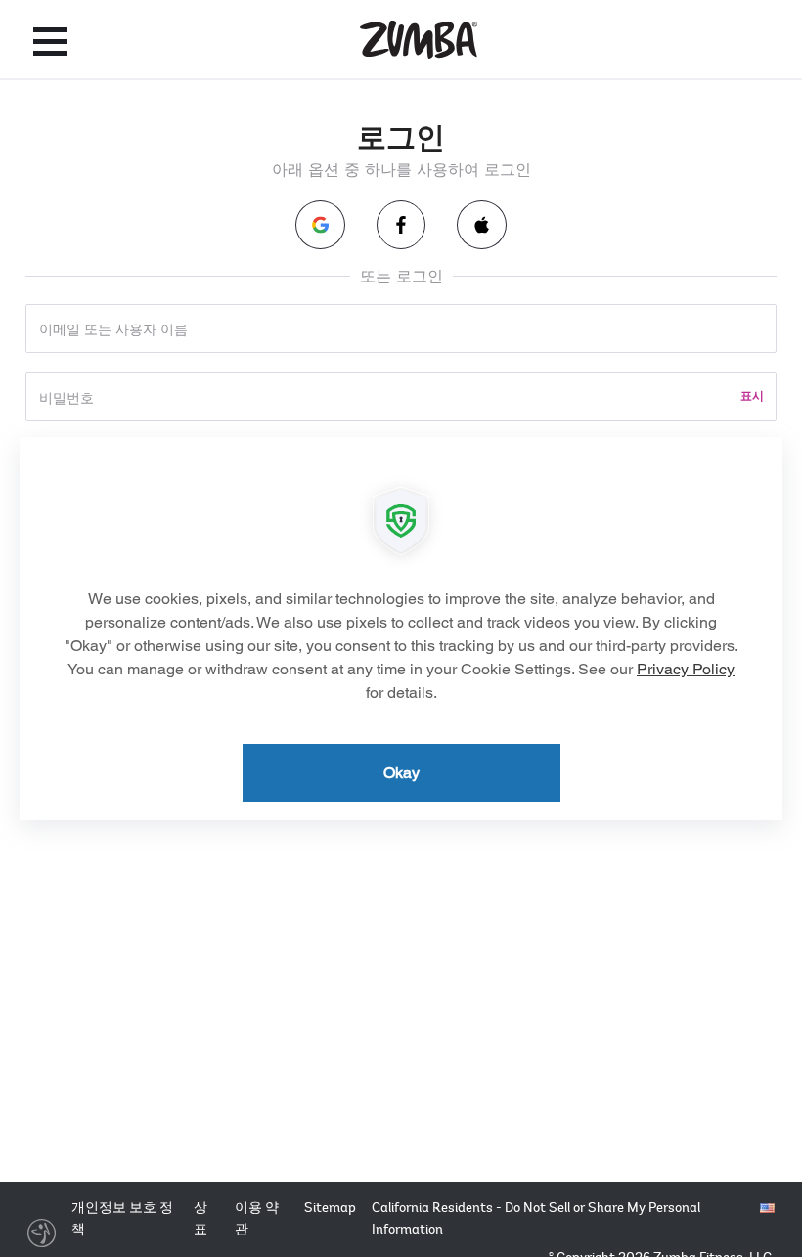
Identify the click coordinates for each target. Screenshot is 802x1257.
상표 (200, 1218)
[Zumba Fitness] (418, 40)
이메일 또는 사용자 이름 (113, 329)
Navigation (50, 41)
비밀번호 (66, 397)
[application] (401, 628)
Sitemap (330, 1207)
